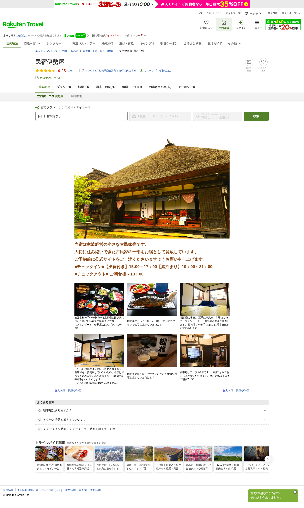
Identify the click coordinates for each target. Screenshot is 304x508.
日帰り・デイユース (78, 107)
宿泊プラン (48, 107)
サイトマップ (233, 13)
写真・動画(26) (106, 87)
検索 (256, 116)
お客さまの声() (160, 87)
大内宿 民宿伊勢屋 (69, 390)
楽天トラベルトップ (46, 51)
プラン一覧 (64, 87)
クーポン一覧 (186, 87)
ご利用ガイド (214, 13)
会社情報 (8, 489)
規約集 (83, 489)
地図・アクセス (132, 87)
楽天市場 (273, 13)
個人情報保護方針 (27, 489)
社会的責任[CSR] (51, 489)
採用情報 (70, 489)
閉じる (295, 492)
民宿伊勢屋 (49, 62)
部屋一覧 (84, 87)
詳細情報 (77, 96)
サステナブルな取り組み (157, 70)
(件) (70, 70)
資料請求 (95, 489)
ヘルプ (198, 13)
